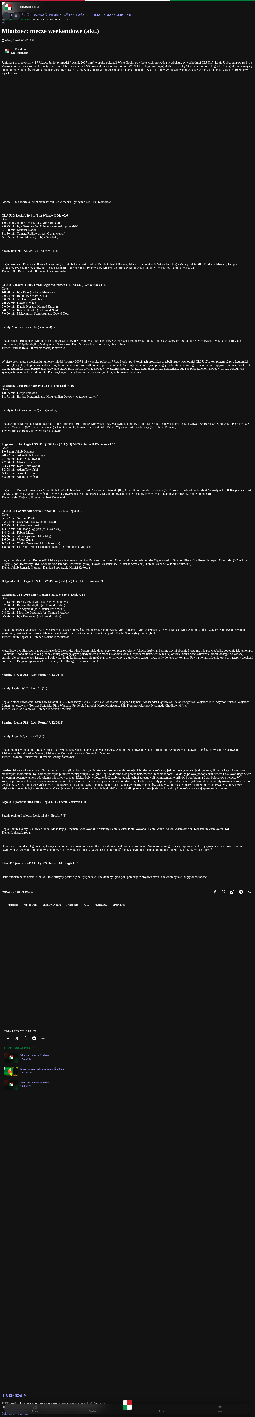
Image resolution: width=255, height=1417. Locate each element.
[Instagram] (14, 1396)
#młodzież (13, 904)
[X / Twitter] (7, 1396)
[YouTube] (10, 1396)
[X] (223, 891)
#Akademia (72, 904)
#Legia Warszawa (52, 904)
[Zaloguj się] (3, 22)
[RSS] (25, 1396)
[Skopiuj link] (249, 891)
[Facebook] (214, 891)
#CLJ (86, 904)
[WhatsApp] (232, 891)
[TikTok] (21, 1396)
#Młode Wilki (30, 904)
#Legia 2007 (101, 904)
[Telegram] (241, 891)
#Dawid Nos (119, 904)
